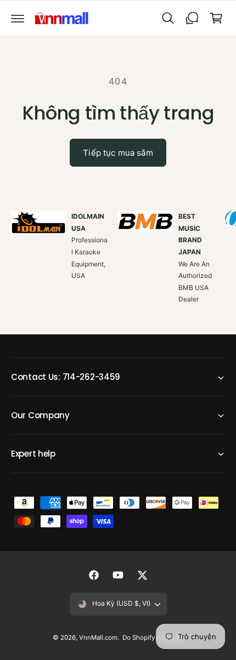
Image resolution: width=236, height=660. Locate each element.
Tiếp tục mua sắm (118, 152)
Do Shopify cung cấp (152, 637)
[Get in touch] (192, 18)
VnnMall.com (98, 637)
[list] (118, 269)
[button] (17, 18)
